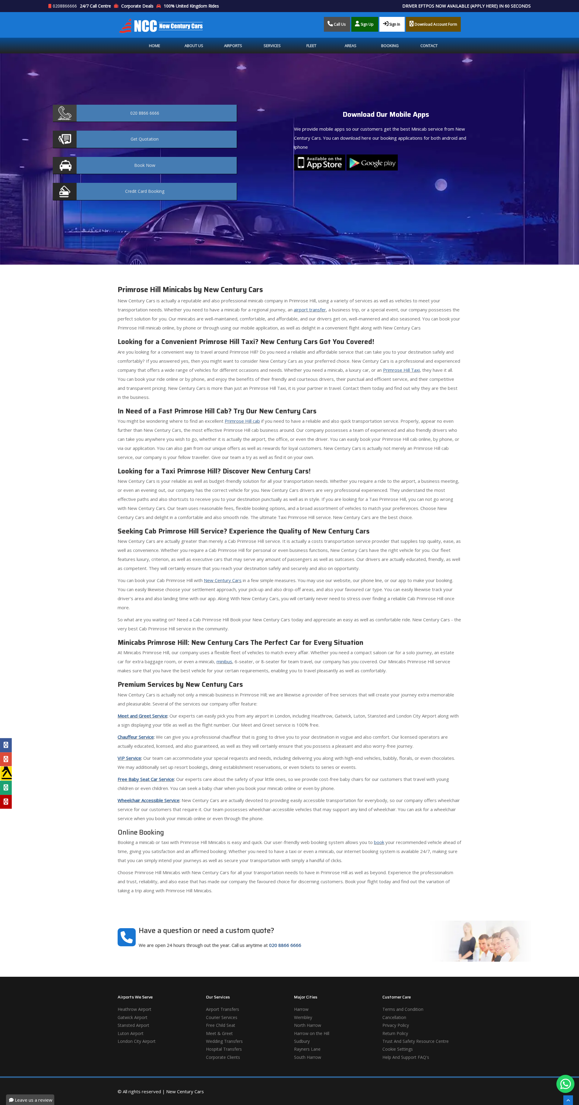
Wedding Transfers (224, 1041)
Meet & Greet (219, 1033)
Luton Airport (131, 1033)
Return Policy (395, 1033)
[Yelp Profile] (6, 802)
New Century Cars (223, 580)
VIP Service (129, 758)
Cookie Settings (397, 1049)
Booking (390, 45)
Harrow (301, 1009)
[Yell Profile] (6, 773)
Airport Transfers (222, 1009)
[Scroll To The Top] (568, 1100)
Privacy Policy (395, 1025)
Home (154, 45)
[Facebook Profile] (6, 745)
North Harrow (307, 1025)
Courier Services (221, 1017)
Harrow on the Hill (311, 1033)
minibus (224, 661)
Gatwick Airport (132, 1017)
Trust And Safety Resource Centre (415, 1041)
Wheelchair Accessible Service (148, 800)
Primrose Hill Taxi (401, 370)
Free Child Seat (220, 1025)
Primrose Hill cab (242, 421)
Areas (350, 45)
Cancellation (394, 1017)
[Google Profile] (6, 759)
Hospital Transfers (224, 1049)
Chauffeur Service (136, 737)
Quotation (145, 139)
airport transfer (310, 310)
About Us (194, 45)
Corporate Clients (223, 1057)
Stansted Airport (133, 1025)
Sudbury (302, 1041)
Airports (233, 45)
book (379, 842)
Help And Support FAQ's (405, 1057)
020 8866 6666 (285, 945)
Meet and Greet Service (142, 716)
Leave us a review (33, 1100)
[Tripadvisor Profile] (6, 788)
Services (272, 45)
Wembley (303, 1017)
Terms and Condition (402, 1009)
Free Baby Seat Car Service (146, 779)
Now (144, 165)
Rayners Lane (307, 1049)
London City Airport (137, 1041)
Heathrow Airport (134, 1009)
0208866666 (65, 6)
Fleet (311, 45)
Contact (429, 45)
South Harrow (307, 1057)
